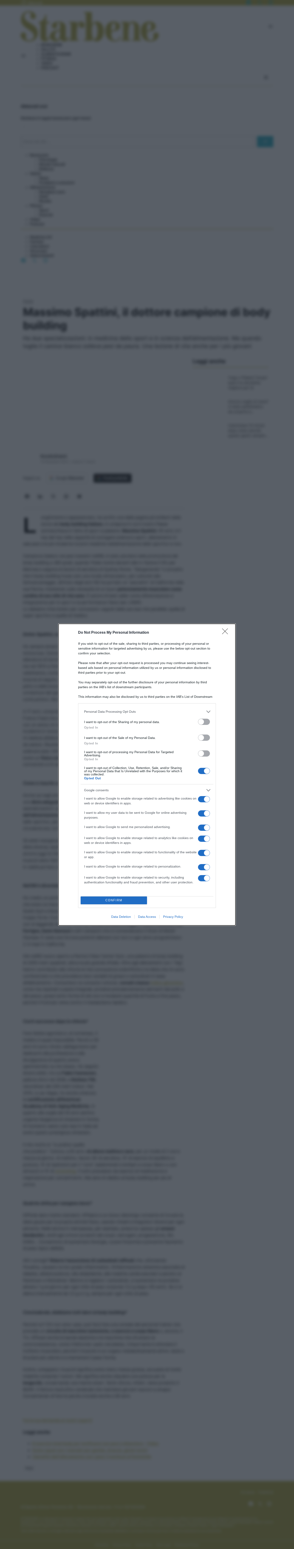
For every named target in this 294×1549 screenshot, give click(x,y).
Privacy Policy (173, 917)
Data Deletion (121, 917)
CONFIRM (113, 900)
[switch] (204, 722)
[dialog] (147, 774)
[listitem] (147, 711)
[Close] (226, 632)
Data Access (147, 917)
